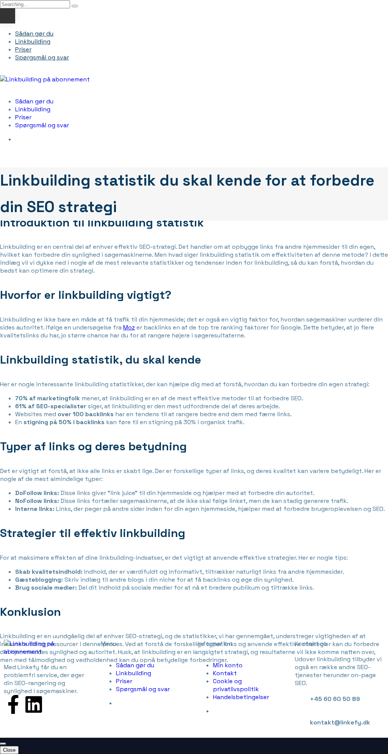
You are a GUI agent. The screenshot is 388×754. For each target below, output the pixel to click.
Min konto (227, 665)
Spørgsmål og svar (42, 57)
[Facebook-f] (13, 704)
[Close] (3, 744)
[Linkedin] (33, 704)
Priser (23, 49)
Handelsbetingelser (241, 697)
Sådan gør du (34, 33)
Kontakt (225, 673)
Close (9, 750)
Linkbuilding (32, 41)
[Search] (75, 6)
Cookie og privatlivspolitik (236, 685)
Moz (129, 327)
